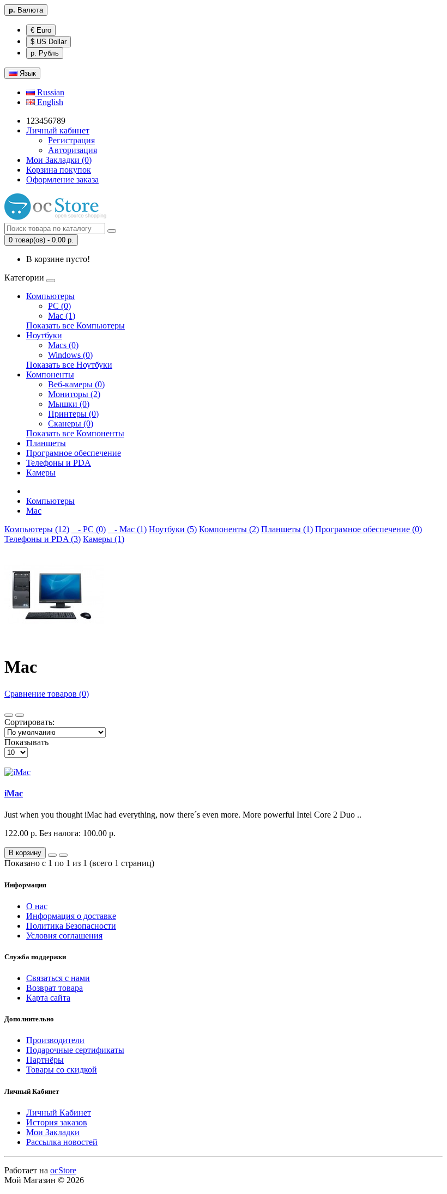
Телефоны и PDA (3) (42, 539)
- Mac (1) (127, 529)
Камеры (41, 472)
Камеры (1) (103, 539)
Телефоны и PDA (58, 462)
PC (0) (59, 305)
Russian (49, 92)
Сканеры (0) (70, 423)
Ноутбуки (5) (173, 529)
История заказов (56, 1122)
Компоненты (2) (229, 529)
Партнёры (45, 1059)
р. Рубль (45, 53)
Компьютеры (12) (36, 529)
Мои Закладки (53, 1132)
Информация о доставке (71, 916)
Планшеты (46, 443)
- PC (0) (88, 529)
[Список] (8, 715)
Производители (55, 1040)
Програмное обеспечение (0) (368, 529)
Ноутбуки (44, 335)
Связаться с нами (58, 978)
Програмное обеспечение (73, 453)
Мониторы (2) (74, 394)
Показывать (26, 742)
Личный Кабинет (58, 1112)
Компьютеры (50, 296)
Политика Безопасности (71, 925)
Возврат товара (54, 987)
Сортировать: (29, 722)
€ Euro (41, 30)
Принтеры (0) (73, 413)
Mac (33, 510)
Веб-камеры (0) (76, 384)
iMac (13, 793)
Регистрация (71, 140)
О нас (36, 906)
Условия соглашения (64, 935)
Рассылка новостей (62, 1142)
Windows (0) (70, 355)
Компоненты (50, 374)
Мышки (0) (68, 404)
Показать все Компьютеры (75, 325)
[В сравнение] (63, 855)
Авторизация (72, 150)
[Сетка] (19, 715)
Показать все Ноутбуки (69, 364)
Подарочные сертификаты (75, 1050)
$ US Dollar (49, 42)
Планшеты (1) (287, 529)
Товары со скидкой (61, 1069)
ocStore (63, 1170)
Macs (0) (63, 345)
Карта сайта (48, 997)
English (49, 102)
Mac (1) (61, 315)
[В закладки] (52, 855)
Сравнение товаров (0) (46, 693)
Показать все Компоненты (75, 433)
